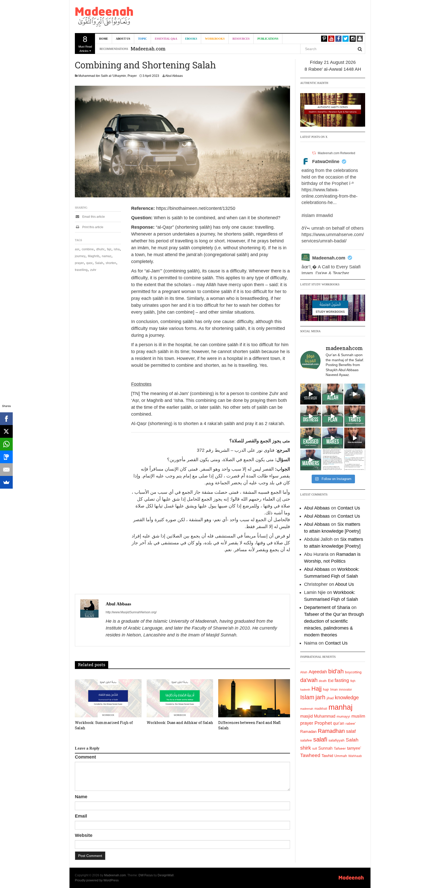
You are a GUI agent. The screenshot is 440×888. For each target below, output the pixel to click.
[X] (6, 431)
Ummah (340, 756)
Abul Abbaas (174, 76)
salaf (351, 731)
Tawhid (327, 756)
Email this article (93, 217)
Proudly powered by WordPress (97, 880)
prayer (79, 263)
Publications (267, 38)
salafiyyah (336, 740)
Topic (142, 38)
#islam (308, 215)
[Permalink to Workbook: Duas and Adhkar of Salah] (180, 698)
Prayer (132, 76)
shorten (111, 263)
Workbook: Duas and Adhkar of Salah (180, 722)
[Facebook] (6, 418)
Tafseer (340, 748)
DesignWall (166, 875)
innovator (345, 689)
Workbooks (215, 38)
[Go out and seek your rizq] (332, 394)
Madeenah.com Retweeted (336, 153)
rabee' (351, 723)
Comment (85, 757)
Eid (330, 680)
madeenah (306, 708)
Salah (99, 263)
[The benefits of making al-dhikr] (310, 415)
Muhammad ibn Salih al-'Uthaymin (102, 76)
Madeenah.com (328, 257)
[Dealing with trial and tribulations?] (332, 415)
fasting (342, 680)
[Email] (6, 469)
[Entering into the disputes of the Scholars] (310, 459)
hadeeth (305, 689)
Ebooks (191, 38)
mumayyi (343, 716)
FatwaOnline (325, 161)
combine (88, 249)
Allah (303, 672)
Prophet (323, 723)
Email (81, 816)
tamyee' (354, 748)
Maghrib (93, 256)
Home (103, 38)
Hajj (316, 688)
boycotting (353, 672)
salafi (320, 739)
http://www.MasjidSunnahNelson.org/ (131, 612)
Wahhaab (355, 756)
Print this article (92, 227)
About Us (123, 38)
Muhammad (324, 716)
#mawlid (324, 215)
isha (117, 249)
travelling (81, 270)
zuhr (93, 270)
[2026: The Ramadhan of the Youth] (332, 459)
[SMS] (6, 456)
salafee (306, 740)
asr (77, 249)
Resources (241, 38)
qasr (89, 263)
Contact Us (348, 508)
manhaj (340, 707)
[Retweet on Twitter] (314, 153)
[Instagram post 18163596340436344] (354, 438)
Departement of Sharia (327, 607)
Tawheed (310, 755)
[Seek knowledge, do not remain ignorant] (310, 438)
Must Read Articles (85, 43)
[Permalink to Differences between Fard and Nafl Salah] (254, 698)
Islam (307, 697)
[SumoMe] (6, 482)
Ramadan (308, 731)
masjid (306, 716)
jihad (330, 698)
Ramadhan (331, 731)
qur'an (338, 723)
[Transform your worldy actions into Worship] (332, 438)
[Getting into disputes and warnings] (310, 394)
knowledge (347, 697)
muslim (358, 716)
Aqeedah (318, 671)
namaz (106, 256)
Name (81, 796)
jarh (320, 697)
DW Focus (146, 875)
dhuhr (100, 249)
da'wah (309, 680)
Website (83, 835)
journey (80, 256)
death (323, 681)
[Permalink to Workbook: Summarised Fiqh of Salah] (108, 698)
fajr (109, 249)
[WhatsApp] (6, 444)
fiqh (352, 681)
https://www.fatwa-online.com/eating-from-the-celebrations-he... (329, 196)
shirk (305, 748)
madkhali (320, 708)
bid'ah (336, 671)
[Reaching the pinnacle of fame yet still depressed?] (354, 394)
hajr (326, 689)
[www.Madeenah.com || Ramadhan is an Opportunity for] (354, 459)
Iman (334, 689)
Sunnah (325, 748)
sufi (314, 748)
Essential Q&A (166, 38)
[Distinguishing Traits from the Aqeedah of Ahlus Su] (354, 415)
